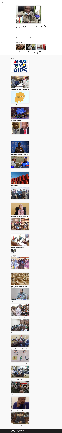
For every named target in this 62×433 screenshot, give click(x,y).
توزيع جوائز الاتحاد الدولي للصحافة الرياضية (16, 73)
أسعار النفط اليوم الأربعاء (14, 185)
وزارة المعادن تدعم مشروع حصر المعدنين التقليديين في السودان (19, 231)
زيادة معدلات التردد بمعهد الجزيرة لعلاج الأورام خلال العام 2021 (19, 104)
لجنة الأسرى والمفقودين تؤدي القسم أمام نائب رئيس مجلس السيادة (20, 89)
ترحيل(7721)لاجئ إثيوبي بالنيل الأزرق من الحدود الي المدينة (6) (19, 379)
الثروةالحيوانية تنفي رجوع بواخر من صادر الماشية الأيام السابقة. (19, 286)
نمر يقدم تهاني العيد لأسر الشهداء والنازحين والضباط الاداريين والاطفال (20, 317)
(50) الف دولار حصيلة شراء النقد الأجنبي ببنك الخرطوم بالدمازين (19, 410)
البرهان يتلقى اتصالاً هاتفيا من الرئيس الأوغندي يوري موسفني (19, 135)
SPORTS (54, 2)
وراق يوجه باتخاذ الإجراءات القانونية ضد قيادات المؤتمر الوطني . (19, 425)
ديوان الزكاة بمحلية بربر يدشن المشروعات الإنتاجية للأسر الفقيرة (19, 270)
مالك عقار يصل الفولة (14, 394)
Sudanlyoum (17, 430)
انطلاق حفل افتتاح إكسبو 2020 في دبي (16, 120)
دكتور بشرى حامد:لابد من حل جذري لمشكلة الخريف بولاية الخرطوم (40, 52)
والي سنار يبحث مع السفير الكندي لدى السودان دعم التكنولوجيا (19, 348)
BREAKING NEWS (49, 2)
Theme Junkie (19, 431)
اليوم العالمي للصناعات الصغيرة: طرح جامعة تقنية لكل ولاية (19, 363)
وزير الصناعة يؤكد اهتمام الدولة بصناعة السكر (17, 200)
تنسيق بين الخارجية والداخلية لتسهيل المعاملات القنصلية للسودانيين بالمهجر (21, 169)
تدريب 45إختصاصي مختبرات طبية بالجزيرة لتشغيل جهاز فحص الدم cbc (30, 52)
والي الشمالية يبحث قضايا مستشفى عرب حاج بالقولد (18, 247)
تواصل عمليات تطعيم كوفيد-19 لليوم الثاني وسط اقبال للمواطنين (19, 216)
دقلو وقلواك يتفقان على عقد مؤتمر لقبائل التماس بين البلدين (24, 37)
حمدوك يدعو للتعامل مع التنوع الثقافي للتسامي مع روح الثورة (19, 301)
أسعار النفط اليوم (13, 255)
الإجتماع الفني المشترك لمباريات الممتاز (16, 332)
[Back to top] (61, 432)
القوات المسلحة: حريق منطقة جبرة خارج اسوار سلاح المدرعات (19, 154)
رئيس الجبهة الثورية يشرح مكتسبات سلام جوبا (17, 138)
